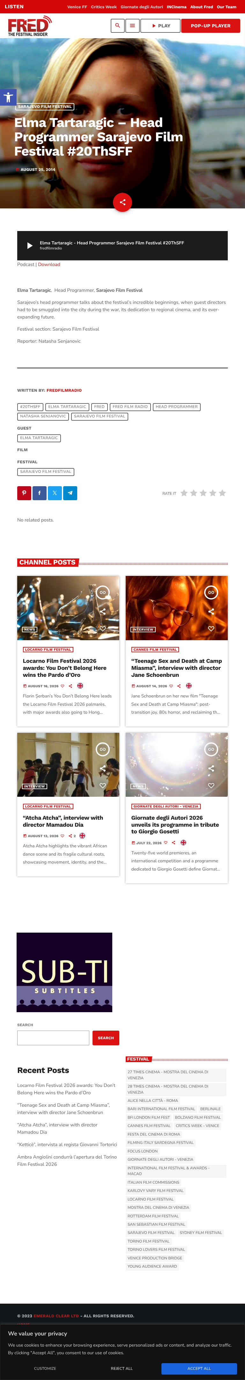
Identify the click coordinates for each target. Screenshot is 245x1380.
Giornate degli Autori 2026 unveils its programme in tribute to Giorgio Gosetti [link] (175, 825)
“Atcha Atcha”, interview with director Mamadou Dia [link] (63, 821)
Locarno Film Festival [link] (48, 650)
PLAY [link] (161, 26)
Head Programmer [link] (176, 407)
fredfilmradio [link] (64, 390)
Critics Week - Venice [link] (197, 1126)
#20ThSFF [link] (30, 407)
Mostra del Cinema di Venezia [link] (158, 1207)
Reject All (122, 1368)
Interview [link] (143, 629)
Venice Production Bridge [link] (155, 1258)
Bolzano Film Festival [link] (198, 1117)
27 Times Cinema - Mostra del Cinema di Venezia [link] (168, 1075)
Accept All (199, 1368)
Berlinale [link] (210, 1109)
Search (25, 1025)
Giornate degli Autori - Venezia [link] (166, 806)
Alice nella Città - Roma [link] (153, 1100)
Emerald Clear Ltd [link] (56, 1316)
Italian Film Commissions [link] (153, 1182)
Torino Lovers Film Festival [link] (156, 1249)
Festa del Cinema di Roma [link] (154, 1134)
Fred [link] (99, 407)
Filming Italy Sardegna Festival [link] (161, 1142)
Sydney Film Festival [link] (201, 1233)
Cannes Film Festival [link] (155, 650)
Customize (45, 1368)
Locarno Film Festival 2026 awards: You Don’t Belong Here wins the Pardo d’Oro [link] (65, 668)
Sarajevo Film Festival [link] (45, 106)
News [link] (29, 629)
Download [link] (49, 265)
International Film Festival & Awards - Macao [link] (169, 1171)
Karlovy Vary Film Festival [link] (156, 1191)
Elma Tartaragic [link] (67, 407)
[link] (8, 97)
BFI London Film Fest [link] (149, 1117)
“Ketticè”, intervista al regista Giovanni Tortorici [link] (67, 1145)
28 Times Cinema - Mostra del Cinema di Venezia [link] (168, 1089)
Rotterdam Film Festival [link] (153, 1216)
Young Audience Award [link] (152, 1266)
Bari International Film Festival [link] (161, 1109)
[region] (122, 1352)
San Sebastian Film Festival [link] (156, 1224)
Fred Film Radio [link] (130, 407)
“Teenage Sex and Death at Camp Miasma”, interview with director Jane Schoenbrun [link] (176, 668)
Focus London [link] (143, 1151)
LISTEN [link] (14, 7)
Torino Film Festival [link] (149, 1241)
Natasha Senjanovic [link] (43, 416)
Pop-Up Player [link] (211, 26)
